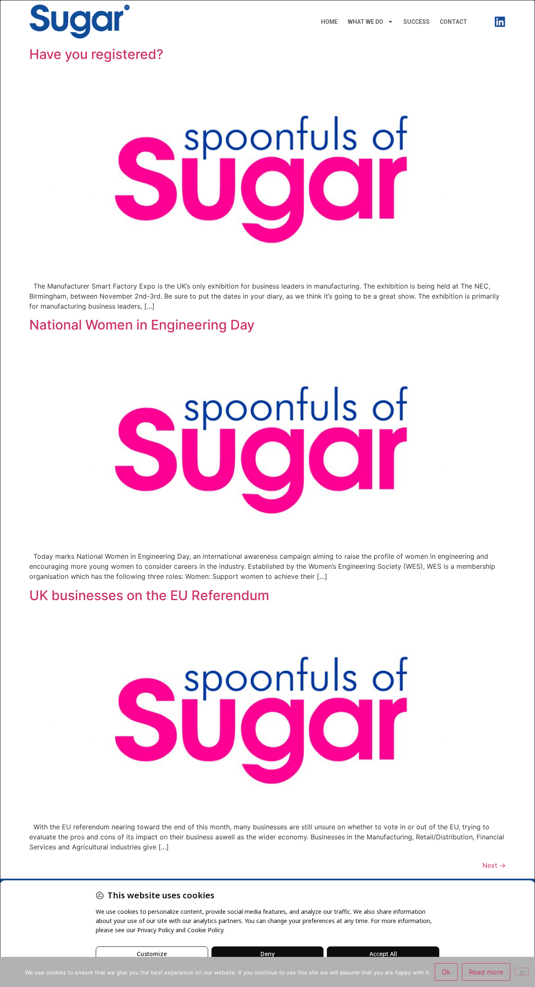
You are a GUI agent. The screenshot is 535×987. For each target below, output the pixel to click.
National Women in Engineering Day (142, 325)
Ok (446, 972)
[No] (522, 971)
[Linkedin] (500, 22)
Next (494, 865)
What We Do (365, 21)
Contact (453, 21)
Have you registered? (96, 54)
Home (329, 21)
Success (416, 21)
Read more (486, 972)
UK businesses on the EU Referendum (149, 595)
